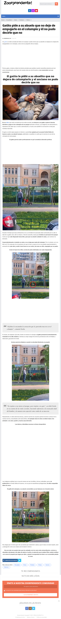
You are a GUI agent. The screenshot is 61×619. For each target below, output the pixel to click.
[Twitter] (33, 608)
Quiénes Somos (30, 617)
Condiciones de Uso (20, 617)
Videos (28, 20)
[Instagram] (30, 608)
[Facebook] (26, 608)
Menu (3, 16)
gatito (5, 41)
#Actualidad (17, 564)
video (7, 122)
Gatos (15, 20)
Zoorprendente (20, 615)
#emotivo (48, 564)
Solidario (21, 20)
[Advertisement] (30, 56)
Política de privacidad (42, 617)
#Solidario (32, 564)
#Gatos (24, 564)
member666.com (7, 38)
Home (2, 20)
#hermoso (6, 567)
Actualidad (9, 20)
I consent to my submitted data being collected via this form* (21, 590)
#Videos (40, 564)
